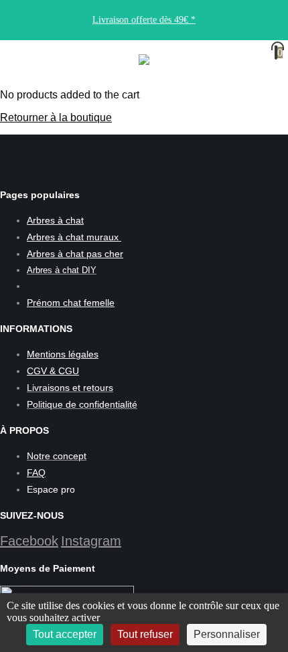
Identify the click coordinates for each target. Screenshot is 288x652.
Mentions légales (62, 354)
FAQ (36, 472)
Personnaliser (227, 634)
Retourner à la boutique (56, 117)
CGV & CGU (53, 370)
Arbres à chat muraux (74, 237)
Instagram (91, 541)
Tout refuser (145, 634)
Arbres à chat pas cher (75, 253)
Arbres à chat (55, 220)
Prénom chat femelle (71, 302)
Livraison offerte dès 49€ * (144, 20)
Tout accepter (64, 634)
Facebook (29, 541)
